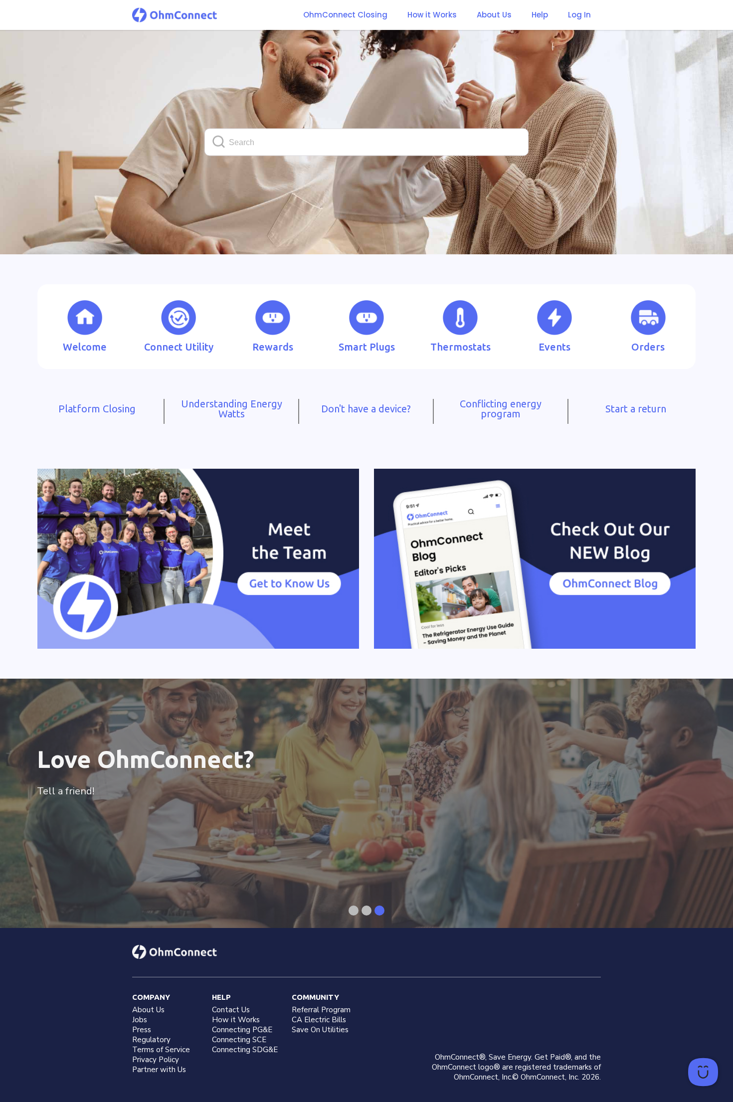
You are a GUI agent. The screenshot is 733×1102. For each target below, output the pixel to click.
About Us (494, 15)
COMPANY (151, 997)
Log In (579, 14)
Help (540, 15)
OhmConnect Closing (345, 14)
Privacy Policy (155, 1060)
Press (141, 1030)
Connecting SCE (239, 1040)
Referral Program (321, 1010)
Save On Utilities (320, 1030)
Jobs (139, 1020)
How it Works (432, 15)
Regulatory (151, 1040)
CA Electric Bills (319, 1020)
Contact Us (231, 1010)
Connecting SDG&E (245, 1050)
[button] (432, 15)
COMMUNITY (315, 997)
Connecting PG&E (242, 1030)
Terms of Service (161, 1050)
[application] (703, 1072)
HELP (221, 997)
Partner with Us (159, 1070)
